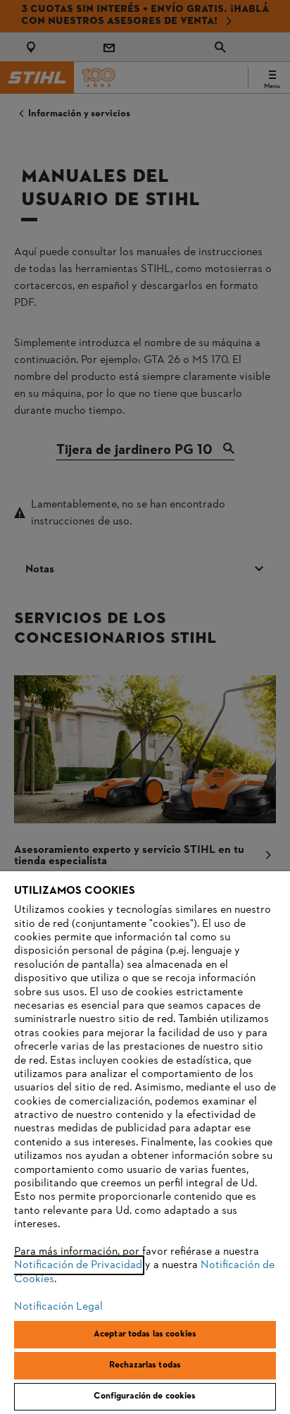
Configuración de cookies (145, 1396)
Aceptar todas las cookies (145, 1334)
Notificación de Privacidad (78, 1265)
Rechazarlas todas (145, 1365)
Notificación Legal (58, 1307)
